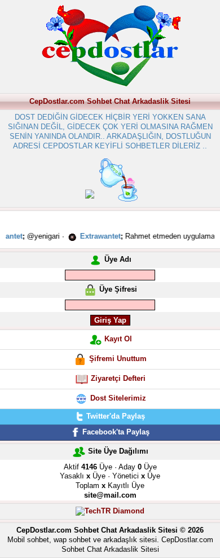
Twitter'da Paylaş (114, 416)
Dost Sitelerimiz (118, 398)
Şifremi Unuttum (118, 358)
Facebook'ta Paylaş (114, 432)
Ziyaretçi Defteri (118, 378)
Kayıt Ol (118, 339)
